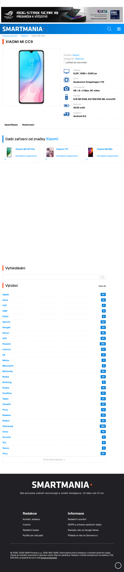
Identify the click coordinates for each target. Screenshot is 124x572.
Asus (53, 300)
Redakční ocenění (77, 519)
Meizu (53, 360)
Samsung (53, 426)
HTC (53, 338)
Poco (53, 409)
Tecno (53, 448)
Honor (53, 332)
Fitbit (53, 316)
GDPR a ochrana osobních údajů (84, 524)
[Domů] (23, 29)
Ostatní (53, 404)
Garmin (53, 321)
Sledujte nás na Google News (83, 530)
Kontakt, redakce (31, 519)
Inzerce (27, 524)
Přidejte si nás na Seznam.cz (83, 535)
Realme (53, 415)
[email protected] (49, 557)
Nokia (53, 376)
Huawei (53, 343)
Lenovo (53, 349)
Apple (53, 294)
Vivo (53, 453)
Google (53, 327)
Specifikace (11, 124)
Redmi (53, 420)
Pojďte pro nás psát (33, 535)
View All (102, 286)
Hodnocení (28, 124)
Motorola (53, 371)
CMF (53, 310)
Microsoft (53, 365)
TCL (53, 442)
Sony (53, 431)
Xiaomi (52, 138)
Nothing (53, 382)
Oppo (53, 398)
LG (53, 354)
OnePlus (53, 393)
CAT (53, 305)
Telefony (79, 58)
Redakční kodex (31, 530)
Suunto (53, 437)
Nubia (53, 387)
